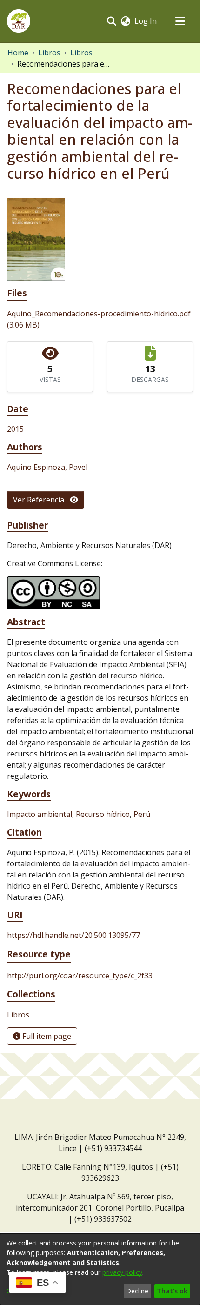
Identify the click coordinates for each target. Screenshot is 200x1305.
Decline (137, 1290)
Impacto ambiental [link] (39, 814)
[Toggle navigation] (180, 21)
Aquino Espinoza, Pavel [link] (47, 467)
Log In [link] (146, 21)
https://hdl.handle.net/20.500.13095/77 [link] (73, 935)
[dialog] (100, 1269)
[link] (18, 1015)
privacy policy (122, 1272)
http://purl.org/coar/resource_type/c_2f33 (80, 975)
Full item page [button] (45, 1036)
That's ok (172, 1290)
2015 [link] (15, 429)
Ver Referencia (41, 500)
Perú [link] (141, 814)
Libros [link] (49, 52)
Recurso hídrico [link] (103, 814)
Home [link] (17, 52)
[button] (18, 21)
